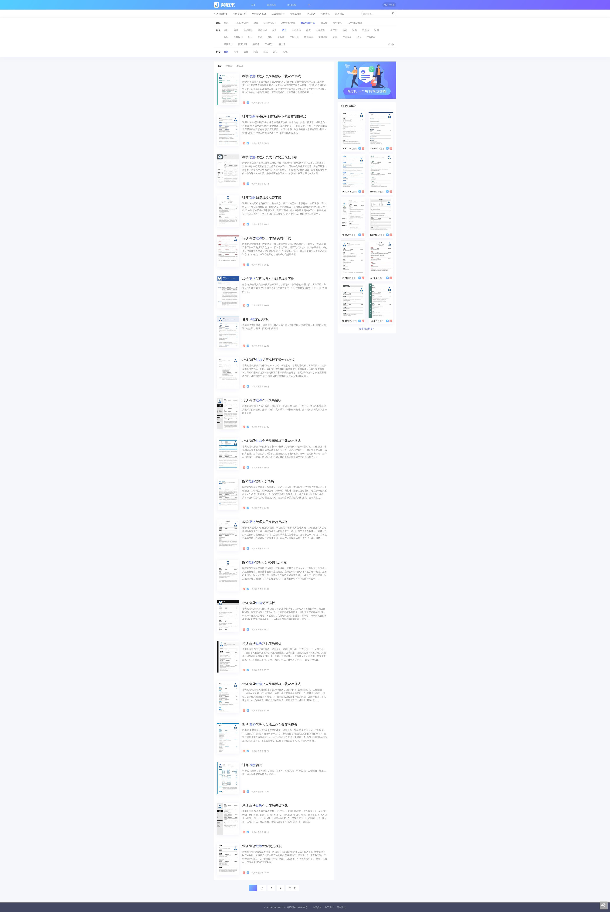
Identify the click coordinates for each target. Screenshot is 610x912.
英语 (274, 29)
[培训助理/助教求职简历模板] (228, 656)
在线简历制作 (278, 13)
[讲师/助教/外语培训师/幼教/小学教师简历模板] (228, 129)
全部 (226, 22)
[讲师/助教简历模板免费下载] (228, 210)
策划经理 (322, 37)
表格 (246, 51)
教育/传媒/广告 (308, 22)
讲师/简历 (252, 764)
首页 (253, 4)
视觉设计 (283, 44)
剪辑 (270, 37)
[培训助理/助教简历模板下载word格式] (228, 372)
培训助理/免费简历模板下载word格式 (271, 440)
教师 (236, 29)
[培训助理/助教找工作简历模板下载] (228, 251)
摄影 (226, 37)
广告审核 (371, 37)
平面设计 (228, 44)
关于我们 (329, 907)
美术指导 (308, 37)
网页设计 (242, 44)
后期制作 (238, 37)
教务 (284, 29)
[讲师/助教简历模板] (228, 332)
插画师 (256, 44)
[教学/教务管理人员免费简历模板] (228, 534)
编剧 (376, 29)
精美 (256, 51)
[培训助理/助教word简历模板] (228, 859)
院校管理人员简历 (258, 481)
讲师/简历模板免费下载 (261, 197)
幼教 (308, 29)
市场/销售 (337, 22)
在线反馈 (317, 907)
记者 (260, 37)
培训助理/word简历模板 (262, 846)
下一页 (292, 888)
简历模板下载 (239, 13)
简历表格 (325, 13)
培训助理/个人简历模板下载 (265, 805)
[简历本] (367, 79)
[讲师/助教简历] (228, 777)
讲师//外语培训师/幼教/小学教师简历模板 (274, 116)
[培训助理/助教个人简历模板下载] (228, 818)
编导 (354, 29)
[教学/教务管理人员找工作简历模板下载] (228, 170)
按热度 (239, 65)
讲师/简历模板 (255, 319)
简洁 (236, 51)
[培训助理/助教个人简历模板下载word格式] (228, 696)
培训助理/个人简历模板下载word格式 (271, 683)
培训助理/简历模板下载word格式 (268, 359)
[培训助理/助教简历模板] (228, 615)
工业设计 (269, 44)
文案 (335, 37)
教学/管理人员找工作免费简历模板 (269, 724)
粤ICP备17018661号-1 (298, 907)
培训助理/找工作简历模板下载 (266, 238)
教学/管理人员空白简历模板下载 (268, 278)
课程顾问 (262, 29)
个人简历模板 (220, 13)
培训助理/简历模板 (258, 602)
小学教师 (320, 29)
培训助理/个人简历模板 (261, 400)
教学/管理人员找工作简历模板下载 (269, 157)
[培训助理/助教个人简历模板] (228, 413)
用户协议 (341, 907)
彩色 (285, 51)
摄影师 (365, 29)
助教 (344, 29)
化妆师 (281, 37)
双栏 (265, 51)
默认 (220, 65)
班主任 (333, 29)
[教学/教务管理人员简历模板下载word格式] (228, 89)
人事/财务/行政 (355, 22)
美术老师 (296, 29)
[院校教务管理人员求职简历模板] (228, 575)
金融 (256, 22)
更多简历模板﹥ (367, 328)
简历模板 (271, 4)
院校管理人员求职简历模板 (264, 562)
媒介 (359, 37)
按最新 (229, 65)
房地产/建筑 (269, 22)
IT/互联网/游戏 (241, 22)
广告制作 (346, 37)
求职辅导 (291, 4)
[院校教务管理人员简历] (228, 494)
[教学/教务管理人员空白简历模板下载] (228, 291)
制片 (250, 37)
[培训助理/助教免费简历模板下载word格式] (228, 453)
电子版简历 (295, 13)
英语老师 (248, 29)
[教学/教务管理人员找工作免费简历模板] (228, 737)
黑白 (275, 51)
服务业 (324, 22)
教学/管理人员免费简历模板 (265, 521)
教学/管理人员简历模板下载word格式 (271, 76)
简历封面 (339, 13)
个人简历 (311, 13)
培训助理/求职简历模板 (261, 643)
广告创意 (294, 37)
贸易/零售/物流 (288, 22)
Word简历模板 (259, 13)
